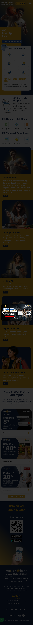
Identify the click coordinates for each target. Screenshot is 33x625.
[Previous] (3, 312)
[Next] (30, 312)
